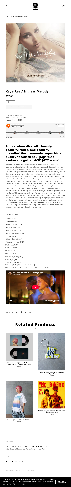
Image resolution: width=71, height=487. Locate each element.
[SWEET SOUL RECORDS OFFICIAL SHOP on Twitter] (12, 462)
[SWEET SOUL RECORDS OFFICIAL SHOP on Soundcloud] (16, 462)
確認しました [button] (62, 482)
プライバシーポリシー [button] (19, 484)
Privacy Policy (41, 449)
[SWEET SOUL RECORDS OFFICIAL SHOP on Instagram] (9, 462)
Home (7, 16)
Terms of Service (41, 446)
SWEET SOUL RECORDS (13, 446)
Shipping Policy (28, 446)
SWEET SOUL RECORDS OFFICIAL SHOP (22, 470)
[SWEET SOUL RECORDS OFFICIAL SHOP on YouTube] (22, 462)
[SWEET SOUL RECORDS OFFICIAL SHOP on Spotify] (19, 462)
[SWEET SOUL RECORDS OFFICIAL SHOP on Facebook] (6, 462)
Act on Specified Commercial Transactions (20, 449)
